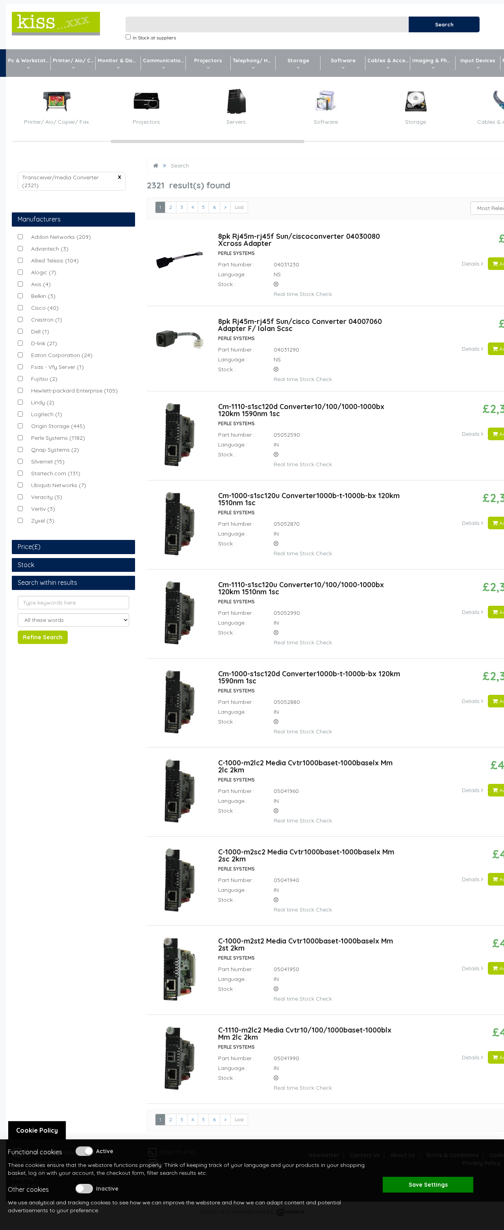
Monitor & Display (119, 60)
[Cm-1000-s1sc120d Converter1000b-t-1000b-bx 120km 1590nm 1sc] (179, 705)
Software (343, 60)
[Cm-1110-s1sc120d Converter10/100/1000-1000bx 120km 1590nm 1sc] (180, 438)
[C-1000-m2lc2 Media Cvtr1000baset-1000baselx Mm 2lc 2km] (179, 794)
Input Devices (477, 60)
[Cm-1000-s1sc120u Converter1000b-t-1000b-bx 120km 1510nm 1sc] (179, 527)
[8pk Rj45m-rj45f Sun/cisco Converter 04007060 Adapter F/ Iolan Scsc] (179, 345)
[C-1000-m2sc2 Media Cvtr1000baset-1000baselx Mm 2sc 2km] (179, 883)
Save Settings (428, 1184)
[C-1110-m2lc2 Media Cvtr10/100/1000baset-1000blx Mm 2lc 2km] (180, 1061)
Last (239, 207)
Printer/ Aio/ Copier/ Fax (74, 60)
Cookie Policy (37, 1130)
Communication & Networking (164, 60)
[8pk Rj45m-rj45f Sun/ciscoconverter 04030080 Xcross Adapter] (179, 263)
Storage (298, 60)
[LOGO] (56, 23)
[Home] (155, 165)
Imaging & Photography (433, 60)
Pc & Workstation (29, 60)
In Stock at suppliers (154, 38)
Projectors (208, 60)
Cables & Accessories (388, 60)
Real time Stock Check (302, 294)
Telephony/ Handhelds (254, 60)
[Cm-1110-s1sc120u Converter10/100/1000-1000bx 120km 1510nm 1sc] (180, 616)
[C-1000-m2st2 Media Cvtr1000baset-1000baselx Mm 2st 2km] (179, 972)
